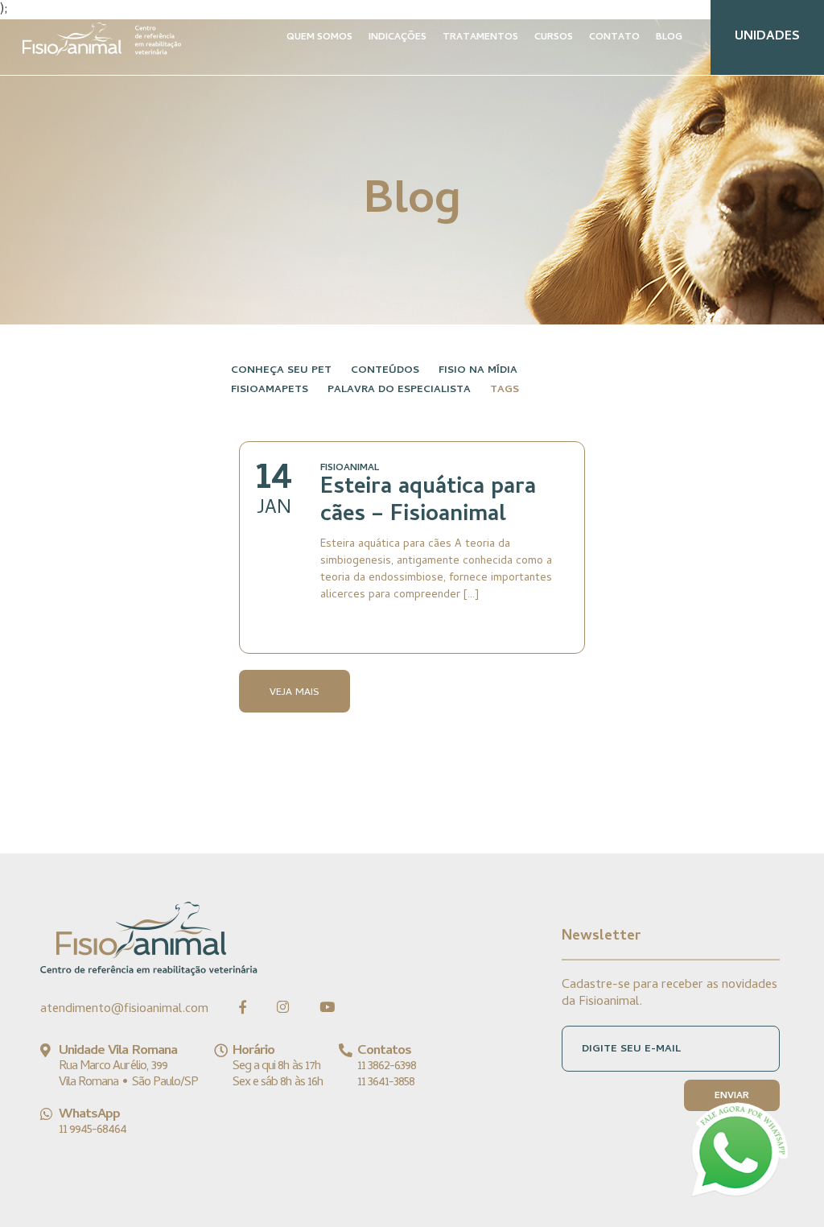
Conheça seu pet (281, 370)
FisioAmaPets (269, 390)
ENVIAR (732, 1097)
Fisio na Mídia (478, 370)
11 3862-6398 (386, 1066)
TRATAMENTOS (480, 38)
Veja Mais (294, 692)
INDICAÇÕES (397, 38)
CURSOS (553, 38)
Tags (504, 390)
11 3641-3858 (385, 1082)
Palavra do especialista (399, 390)
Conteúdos (385, 370)
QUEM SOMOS (319, 38)
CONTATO (614, 38)
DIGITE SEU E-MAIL (631, 1049)
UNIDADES (767, 37)
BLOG (669, 38)
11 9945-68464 (93, 1130)
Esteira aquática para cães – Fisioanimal (428, 502)
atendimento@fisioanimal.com (124, 1009)
